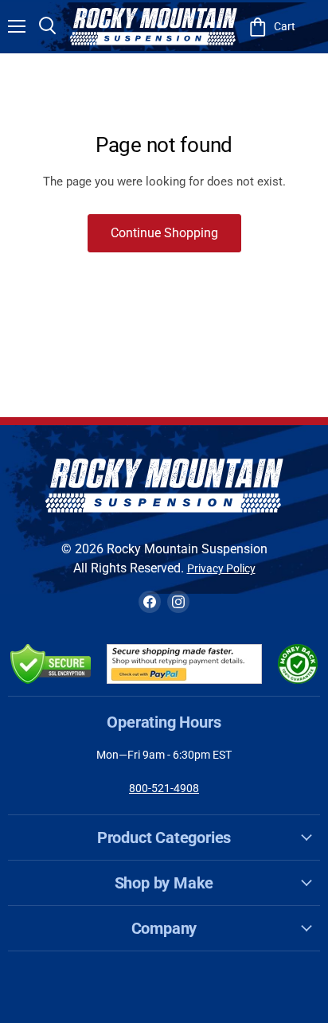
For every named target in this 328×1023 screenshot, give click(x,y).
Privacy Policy (221, 568)
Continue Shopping (164, 232)
